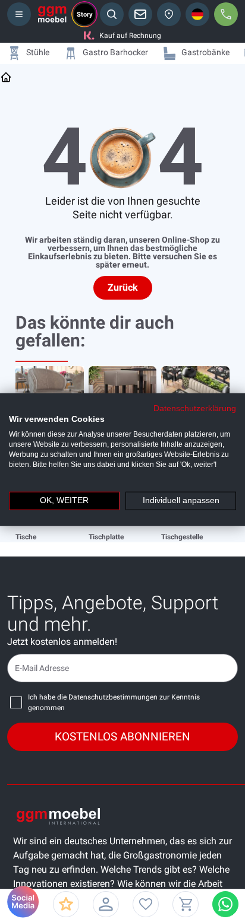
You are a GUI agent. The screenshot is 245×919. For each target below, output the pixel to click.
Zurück (123, 287)
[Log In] (106, 904)
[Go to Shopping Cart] (185, 904)
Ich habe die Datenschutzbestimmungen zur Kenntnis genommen (114, 702)
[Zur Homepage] (6, 77)
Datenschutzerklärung (194, 407)
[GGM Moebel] (52, 14)
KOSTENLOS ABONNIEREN (122, 736)
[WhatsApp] (225, 904)
